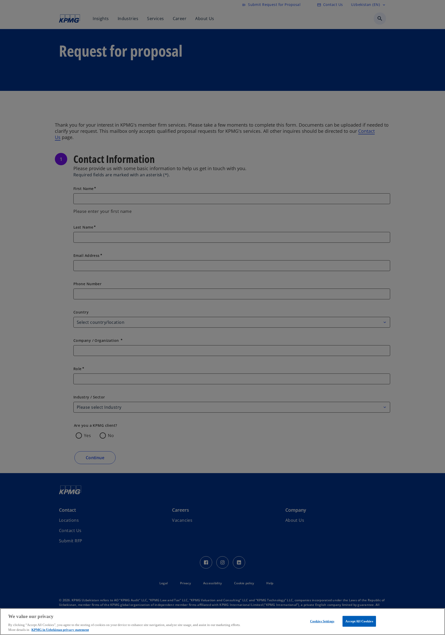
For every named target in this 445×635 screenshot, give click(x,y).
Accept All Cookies (359, 621)
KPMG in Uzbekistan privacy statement (60, 630)
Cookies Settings (322, 621)
